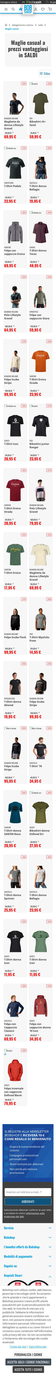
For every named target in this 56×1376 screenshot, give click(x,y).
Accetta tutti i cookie (28, 1369)
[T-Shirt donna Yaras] (41, 232)
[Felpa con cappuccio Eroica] (15, 232)
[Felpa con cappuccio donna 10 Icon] (41, 1006)
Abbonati (28, 1201)
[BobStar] (20, 8)
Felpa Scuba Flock (15, 637)
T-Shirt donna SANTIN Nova (12, 832)
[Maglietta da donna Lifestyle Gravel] (15, 103)
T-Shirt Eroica (12, 573)
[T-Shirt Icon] (15, 426)
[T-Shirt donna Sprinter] (15, 877)
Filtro (47, 73)
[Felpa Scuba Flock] (15, 619)
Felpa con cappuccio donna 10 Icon (40, 1027)
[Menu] (6, 8)
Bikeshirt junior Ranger (39, 445)
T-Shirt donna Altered (12, 703)
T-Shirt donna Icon (12, 961)
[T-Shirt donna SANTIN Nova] (15, 812)
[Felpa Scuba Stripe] (15, 361)
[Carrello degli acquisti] (50, 8)
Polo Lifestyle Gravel (12, 316)
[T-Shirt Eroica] (15, 555)
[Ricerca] (13, 8)
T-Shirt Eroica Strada (38, 381)
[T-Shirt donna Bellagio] (41, 168)
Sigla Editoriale (37, 1346)
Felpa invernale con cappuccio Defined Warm (13, 1092)
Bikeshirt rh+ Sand (38, 123)
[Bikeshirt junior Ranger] (41, 426)
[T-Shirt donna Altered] (15, 683)
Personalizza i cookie (28, 1354)
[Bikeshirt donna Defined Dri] (41, 812)
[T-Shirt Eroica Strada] (41, 361)
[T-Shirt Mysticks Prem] (41, 619)
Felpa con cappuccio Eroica (14, 252)
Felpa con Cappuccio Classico (10, 1027)
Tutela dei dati (18, 1346)
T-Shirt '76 (36, 766)
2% (16, 2)
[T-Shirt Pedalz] (15, 168)
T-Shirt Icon (11, 444)
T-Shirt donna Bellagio (38, 187)
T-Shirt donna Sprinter (12, 896)
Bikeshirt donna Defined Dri (40, 832)
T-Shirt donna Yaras (38, 252)
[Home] (6, 25)
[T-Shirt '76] (41, 748)
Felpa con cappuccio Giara (39, 316)
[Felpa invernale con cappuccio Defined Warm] (15, 1070)
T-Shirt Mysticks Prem (39, 639)
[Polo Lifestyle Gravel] (15, 297)
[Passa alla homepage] (28, 9)
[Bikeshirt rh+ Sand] (41, 103)
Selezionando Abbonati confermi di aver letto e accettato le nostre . (27, 1213)
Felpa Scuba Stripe (11, 381)
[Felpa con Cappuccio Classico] (15, 1006)
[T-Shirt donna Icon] (15, 941)
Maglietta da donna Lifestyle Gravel (13, 125)
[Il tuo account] (35, 8)
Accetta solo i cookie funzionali (28, 1362)
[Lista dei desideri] (42, 8)
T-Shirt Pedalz (12, 186)
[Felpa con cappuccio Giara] (41, 297)
